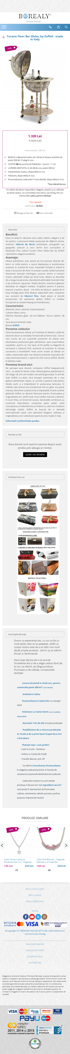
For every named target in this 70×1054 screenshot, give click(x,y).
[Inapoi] (2, 37)
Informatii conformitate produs (22, 420)
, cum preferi (35, 744)
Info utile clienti (35, 889)
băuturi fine (32, 295)
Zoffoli (16, 325)
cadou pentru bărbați (40, 195)
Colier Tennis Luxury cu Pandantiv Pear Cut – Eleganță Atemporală (17, 860)
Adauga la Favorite (24, 213)
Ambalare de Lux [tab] (16, 477)
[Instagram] (44, 917)
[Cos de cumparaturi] (58, 27)
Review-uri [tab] (14, 434)
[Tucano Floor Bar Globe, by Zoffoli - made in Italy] (35, 86)
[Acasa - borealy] (35, 18)
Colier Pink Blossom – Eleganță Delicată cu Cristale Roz (50, 860)
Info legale (35, 895)
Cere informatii (46, 213)
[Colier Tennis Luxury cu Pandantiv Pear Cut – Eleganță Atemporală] (18, 842)
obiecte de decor (25, 244)
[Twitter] (38, 917)
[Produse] (4, 27)
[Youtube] (32, 917)
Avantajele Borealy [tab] (17, 634)
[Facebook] (26, 917)
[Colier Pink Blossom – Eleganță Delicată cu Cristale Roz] (51, 842)
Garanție (33, 723)
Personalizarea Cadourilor (36, 700)
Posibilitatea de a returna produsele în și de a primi (39, 734)
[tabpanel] (35, 86)
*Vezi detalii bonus (57, 184)
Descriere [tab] (12, 229)
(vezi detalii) (48, 687)
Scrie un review (35, 454)
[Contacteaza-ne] (50, 27)
